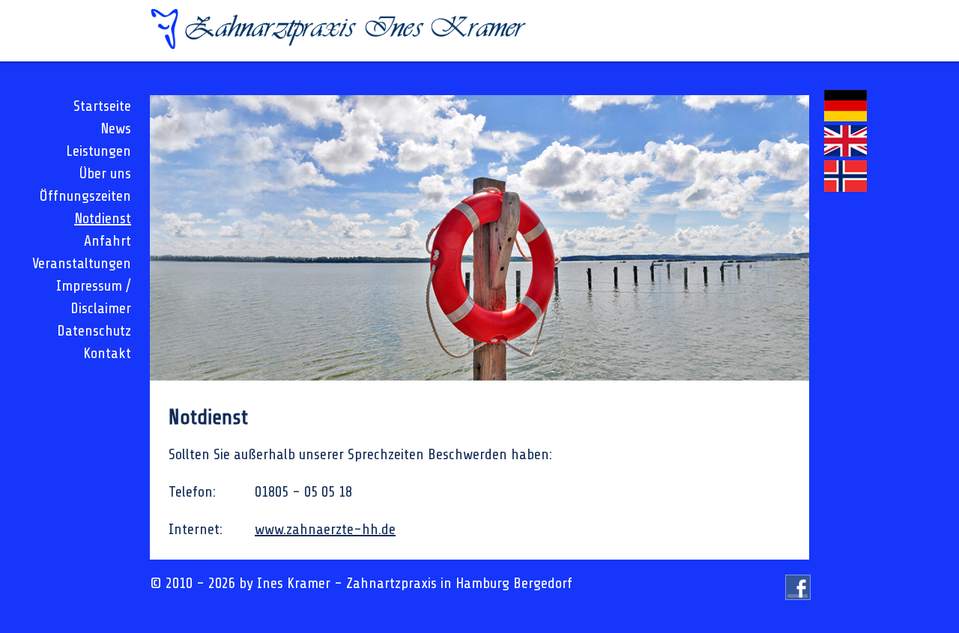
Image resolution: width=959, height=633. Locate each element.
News (115, 128)
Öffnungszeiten (85, 196)
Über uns (105, 173)
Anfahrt (107, 240)
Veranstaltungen (81, 263)
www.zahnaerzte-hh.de (325, 529)
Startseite (102, 106)
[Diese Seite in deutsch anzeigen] (845, 116)
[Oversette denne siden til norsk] (845, 187)
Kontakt (107, 353)
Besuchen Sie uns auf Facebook (798, 599)
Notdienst (102, 218)
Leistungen (98, 151)
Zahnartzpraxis (391, 583)
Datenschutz (94, 330)
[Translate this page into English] (845, 151)
